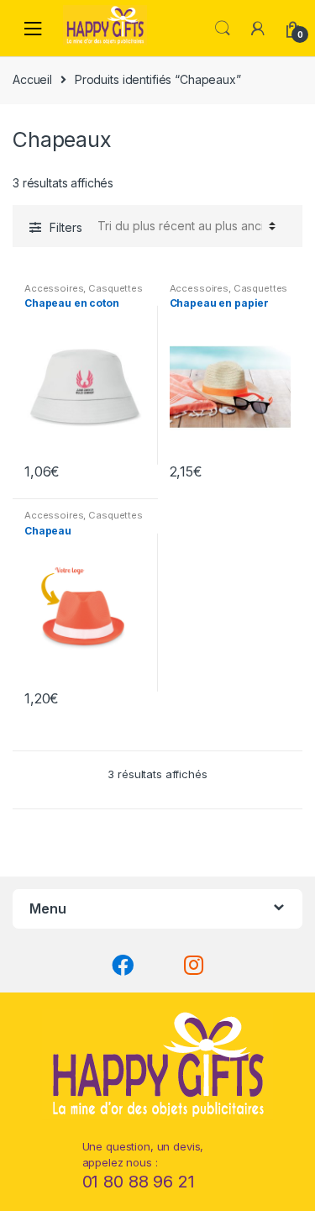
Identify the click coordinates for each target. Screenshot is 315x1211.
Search (222, 28)
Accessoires (53, 288)
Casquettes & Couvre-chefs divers (83, 293)
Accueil (32, 79)
